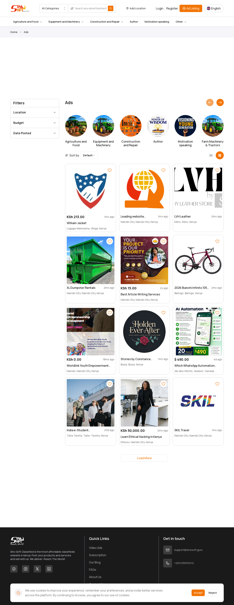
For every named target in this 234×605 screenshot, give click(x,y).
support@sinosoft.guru (188, 550)
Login (159, 8)
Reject (213, 592)
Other (179, 21)
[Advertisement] (117, 68)
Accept (198, 592)
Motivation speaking (157, 21)
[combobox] (54, 8)
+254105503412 (184, 563)
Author (134, 21)
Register (172, 8)
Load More (144, 458)
